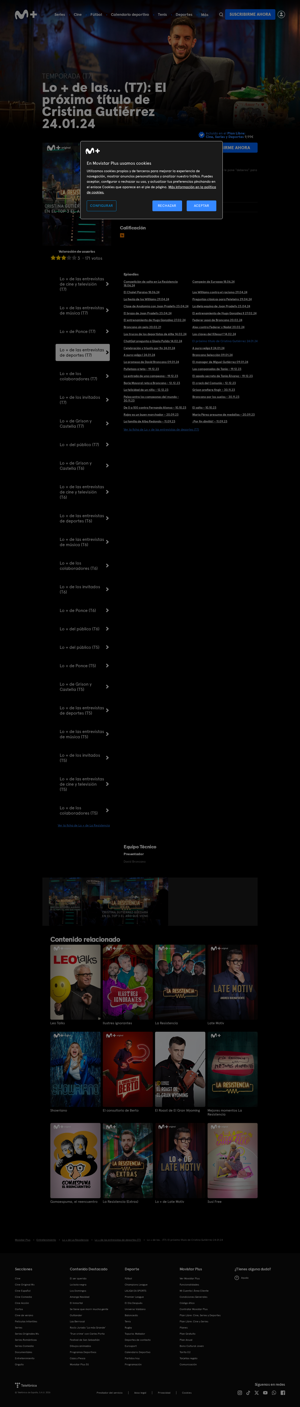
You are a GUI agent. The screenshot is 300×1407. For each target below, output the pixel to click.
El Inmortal (76, 1303)
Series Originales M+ (27, 1333)
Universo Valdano (135, 1309)
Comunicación (188, 1364)
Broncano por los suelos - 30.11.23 (215, 397)
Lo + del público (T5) (79, 647)
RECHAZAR (167, 206)
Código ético (187, 1303)
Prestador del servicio (110, 1392)
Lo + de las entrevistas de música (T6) (82, 542)
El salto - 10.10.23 (204, 407)
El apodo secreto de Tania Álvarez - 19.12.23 (222, 376)
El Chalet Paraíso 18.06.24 (141, 292)
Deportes (184, 14)
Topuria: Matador (135, 1333)
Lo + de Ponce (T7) (78, 331)
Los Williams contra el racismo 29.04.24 (219, 292)
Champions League (136, 1284)
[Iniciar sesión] (281, 14)
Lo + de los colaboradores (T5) (79, 810)
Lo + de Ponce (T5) (78, 665)
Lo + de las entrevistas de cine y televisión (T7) (82, 284)
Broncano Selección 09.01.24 (212, 355)
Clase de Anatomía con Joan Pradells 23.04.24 (156, 306)
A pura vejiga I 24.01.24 (139, 355)
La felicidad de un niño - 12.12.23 (146, 390)
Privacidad (164, 1392)
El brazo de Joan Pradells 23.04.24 (148, 313)
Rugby (128, 1327)
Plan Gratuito (187, 1333)
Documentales (23, 1352)
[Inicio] (26, 14)
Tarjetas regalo (188, 1358)
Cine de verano (24, 1315)
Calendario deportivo (130, 14)
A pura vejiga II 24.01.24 (208, 348)
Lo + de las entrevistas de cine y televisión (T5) (82, 784)
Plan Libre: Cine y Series (194, 1321)
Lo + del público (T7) (79, 444)
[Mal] (58, 257)
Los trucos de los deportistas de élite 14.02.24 (155, 334)
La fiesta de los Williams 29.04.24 (146, 299)
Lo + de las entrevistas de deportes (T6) (82, 518)
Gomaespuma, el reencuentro (74, 1202)
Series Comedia (24, 1346)
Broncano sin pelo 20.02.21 (142, 327)
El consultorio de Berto (121, 1110)
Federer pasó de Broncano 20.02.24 (217, 320)
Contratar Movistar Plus (194, 1309)
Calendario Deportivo (137, 1352)
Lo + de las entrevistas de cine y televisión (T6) (82, 492)
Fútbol (96, 14)
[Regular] (63, 257)
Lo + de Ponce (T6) (78, 610)
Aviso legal (140, 1392)
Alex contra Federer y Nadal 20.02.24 (218, 327)
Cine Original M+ (25, 1284)
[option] (65, 902)
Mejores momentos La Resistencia (225, 1112)
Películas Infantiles (26, 1321)
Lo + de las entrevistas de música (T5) (82, 734)
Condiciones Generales (193, 1296)
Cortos (19, 1309)
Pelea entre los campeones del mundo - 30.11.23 (151, 398)
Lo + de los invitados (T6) (80, 589)
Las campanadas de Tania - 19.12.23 (216, 369)
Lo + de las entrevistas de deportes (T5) (82, 710)
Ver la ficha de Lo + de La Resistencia (84, 825)
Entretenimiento (24, 1358)
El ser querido (78, 1278)
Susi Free (215, 1202)
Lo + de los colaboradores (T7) (78, 376)
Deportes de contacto (138, 1339)
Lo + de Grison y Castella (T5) (76, 686)
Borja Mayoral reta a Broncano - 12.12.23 (152, 383)
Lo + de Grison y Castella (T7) (76, 423)
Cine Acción (22, 1303)
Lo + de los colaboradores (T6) (79, 565)
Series (59, 14)
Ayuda (244, 1277)
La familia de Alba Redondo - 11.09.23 (149, 421)
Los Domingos (78, 1290)
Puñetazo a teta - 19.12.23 (141, 369)
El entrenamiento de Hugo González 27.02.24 (155, 320)
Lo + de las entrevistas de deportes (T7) (82, 352)
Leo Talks (57, 1023)
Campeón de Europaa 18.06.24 (213, 281)
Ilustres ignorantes (117, 1023)
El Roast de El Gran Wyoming (177, 1110)
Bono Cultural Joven (192, 1346)
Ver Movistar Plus (190, 1278)
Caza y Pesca (77, 1358)
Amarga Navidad (79, 1296)
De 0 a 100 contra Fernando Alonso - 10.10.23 (155, 407)
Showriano (58, 1110)
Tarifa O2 (185, 1352)
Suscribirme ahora (250, 14)
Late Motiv (216, 1023)
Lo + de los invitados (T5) (80, 758)
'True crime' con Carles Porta (87, 1333)
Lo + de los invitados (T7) (80, 400)
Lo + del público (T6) (79, 628)
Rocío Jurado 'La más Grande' (88, 1327)
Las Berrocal (77, 1321)
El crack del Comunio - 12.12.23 (214, 383)
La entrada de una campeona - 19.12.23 (151, 376)
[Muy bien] (74, 257)
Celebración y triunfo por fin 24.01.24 (149, 348)
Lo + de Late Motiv (169, 1202)
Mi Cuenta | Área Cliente (194, 1290)
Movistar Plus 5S (79, 1364)
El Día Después (133, 1303)
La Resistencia (166, 1023)
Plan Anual (186, 1339)
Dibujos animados (80, 1346)
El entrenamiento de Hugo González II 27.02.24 (224, 313)
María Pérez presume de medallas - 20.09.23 (223, 414)
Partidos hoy (132, 1358)
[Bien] (69, 257)
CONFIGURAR (101, 206)
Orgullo (19, 1364)
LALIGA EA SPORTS (135, 1290)
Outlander (76, 1315)
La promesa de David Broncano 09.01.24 (151, 362)
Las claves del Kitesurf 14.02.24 (214, 334)
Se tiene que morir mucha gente (89, 1309)
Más (204, 15)
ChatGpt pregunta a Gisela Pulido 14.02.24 (153, 341)
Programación (133, 1364)
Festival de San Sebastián (85, 1339)
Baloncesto (131, 1315)
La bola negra (78, 1284)
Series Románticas (26, 1339)
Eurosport (131, 1346)
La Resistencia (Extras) (120, 1202)
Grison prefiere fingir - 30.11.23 (213, 390)
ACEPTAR (201, 206)
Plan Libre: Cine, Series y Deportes (200, 1315)
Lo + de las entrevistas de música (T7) (82, 310)
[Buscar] (221, 14)
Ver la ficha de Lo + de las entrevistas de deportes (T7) (161, 429)
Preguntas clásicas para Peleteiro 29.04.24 (222, 299)
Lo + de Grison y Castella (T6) (76, 465)
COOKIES (187, 1392)
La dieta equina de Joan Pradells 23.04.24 (221, 306)
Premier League (134, 1296)
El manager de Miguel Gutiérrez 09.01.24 (220, 362)
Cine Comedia (23, 1296)
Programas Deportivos (83, 1352)
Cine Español (23, 1290)
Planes (184, 1327)
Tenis (162, 14)
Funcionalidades (189, 1284)
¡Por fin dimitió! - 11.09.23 (209, 421)
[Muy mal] (53, 257)
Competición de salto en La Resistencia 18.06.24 (151, 283)
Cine (78, 14)
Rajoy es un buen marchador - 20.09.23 (151, 414)
